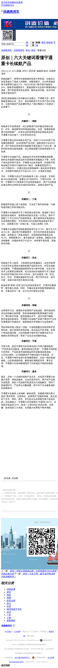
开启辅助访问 (7, 5)
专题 (8, 606)
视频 (8, 598)
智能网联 (10, 620)
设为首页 (5, 2)
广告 (8, 615)
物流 (43, 42)
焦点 (8, 603)
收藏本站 (14, 2)
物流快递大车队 (14, 609)
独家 (8, 595)
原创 (33, 50)
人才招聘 (17, 631)
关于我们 (8, 631)
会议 (8, 612)
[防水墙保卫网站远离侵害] (14, 626)
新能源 (49, 42)
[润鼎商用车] (10, 11)
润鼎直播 (10, 589)
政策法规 (10, 600)
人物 (8, 618)
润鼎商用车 (6, 50)
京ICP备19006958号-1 (22, 658)
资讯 (28, 50)
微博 (20, 2)
